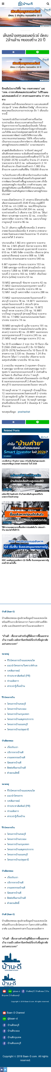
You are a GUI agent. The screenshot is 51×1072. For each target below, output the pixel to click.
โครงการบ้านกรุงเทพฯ (18, 714)
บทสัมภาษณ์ (13, 670)
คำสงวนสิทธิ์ (13, 772)
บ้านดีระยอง (40, 991)
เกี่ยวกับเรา (12, 747)
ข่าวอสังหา (7, 456)
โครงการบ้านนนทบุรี (17, 724)
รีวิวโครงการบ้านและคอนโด (21, 660)
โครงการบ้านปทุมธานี (18, 729)
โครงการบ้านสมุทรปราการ (20, 719)
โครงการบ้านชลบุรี (16, 703)
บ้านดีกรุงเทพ (14, 1037)
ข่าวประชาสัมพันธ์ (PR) (18, 675)
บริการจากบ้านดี (15, 752)
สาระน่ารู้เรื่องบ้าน (16, 686)
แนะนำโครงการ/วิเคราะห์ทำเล (22, 665)
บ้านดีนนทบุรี (14, 995)
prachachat (24, 411)
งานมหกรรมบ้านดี (16, 757)
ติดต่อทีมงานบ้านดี (16, 767)
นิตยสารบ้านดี (14, 762)
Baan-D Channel (16, 1012)
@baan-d (16, 991)
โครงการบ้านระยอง (16, 708)
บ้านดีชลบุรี (30, 991)
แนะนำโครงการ (15, 795)
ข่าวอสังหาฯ (13, 680)
